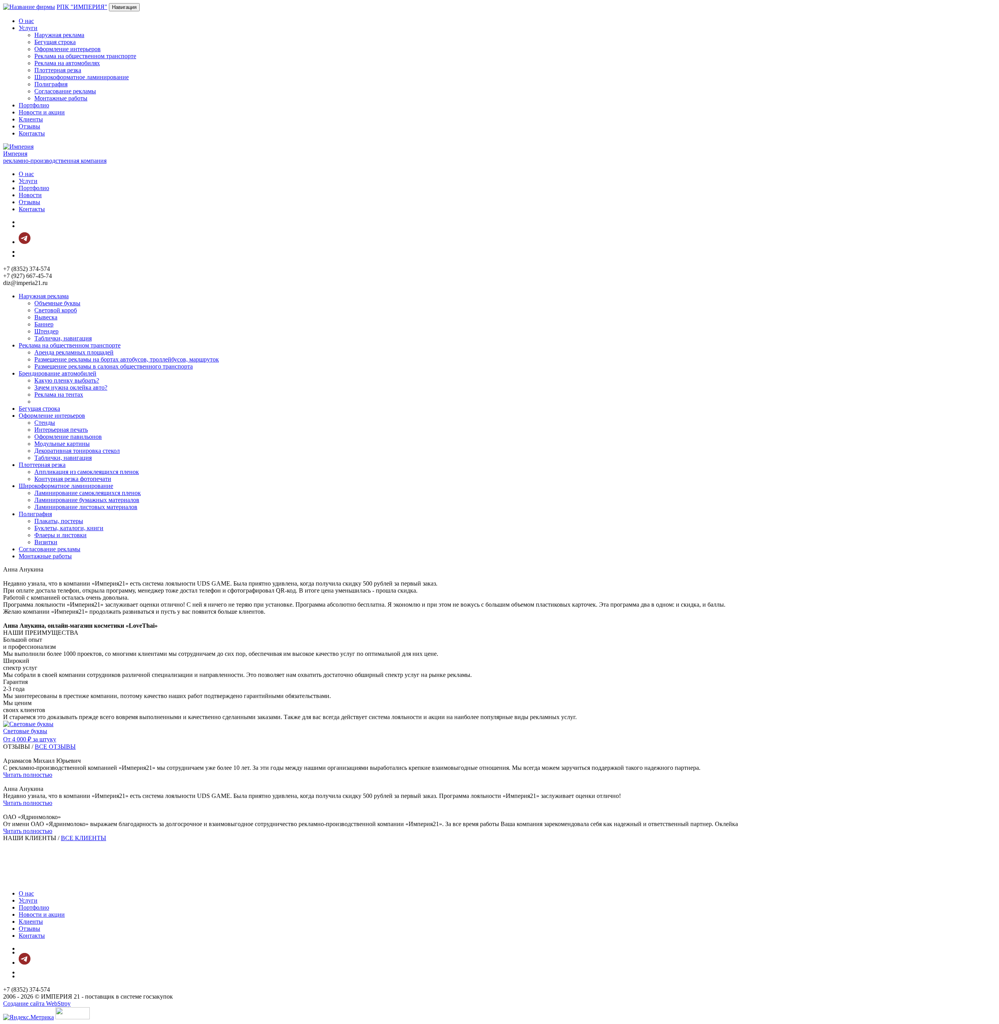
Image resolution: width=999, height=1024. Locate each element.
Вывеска (45, 317)
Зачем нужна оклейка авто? (70, 387)
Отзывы (29, 126)
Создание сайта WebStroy (37, 1003)
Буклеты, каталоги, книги (68, 528)
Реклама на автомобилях (67, 63)
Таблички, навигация (63, 338)
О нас (26, 21)
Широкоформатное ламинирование (81, 77)
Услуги (28, 181)
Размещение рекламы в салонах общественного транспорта (113, 366)
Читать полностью (27, 774)
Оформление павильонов (68, 436)
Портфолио (34, 105)
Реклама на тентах (58, 394)
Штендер (46, 331)
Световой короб (55, 310)
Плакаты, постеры (58, 521)
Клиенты (31, 119)
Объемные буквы (57, 303)
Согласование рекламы (65, 91)
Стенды (44, 422)
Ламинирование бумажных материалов (86, 500)
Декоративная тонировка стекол (77, 450)
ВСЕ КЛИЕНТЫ (83, 838)
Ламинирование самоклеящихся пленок (87, 493)
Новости (30, 195)
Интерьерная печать (61, 429)
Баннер (43, 324)
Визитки (45, 542)
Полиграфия (51, 84)
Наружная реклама (59, 35)
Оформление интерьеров (67, 49)
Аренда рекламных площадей (74, 352)
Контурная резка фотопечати (72, 478)
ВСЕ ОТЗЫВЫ (55, 746)
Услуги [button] (28, 28)
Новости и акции (42, 112)
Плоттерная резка (57, 70)
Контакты (32, 133)
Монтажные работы (60, 98)
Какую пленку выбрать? (66, 380)
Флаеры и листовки (60, 535)
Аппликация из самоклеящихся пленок (86, 471)
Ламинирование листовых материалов (85, 507)
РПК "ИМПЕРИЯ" (82, 7)
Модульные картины (62, 443)
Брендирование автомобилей (57, 373)
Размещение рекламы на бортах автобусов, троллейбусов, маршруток (126, 359)
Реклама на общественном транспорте (85, 56)
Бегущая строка (55, 42)
